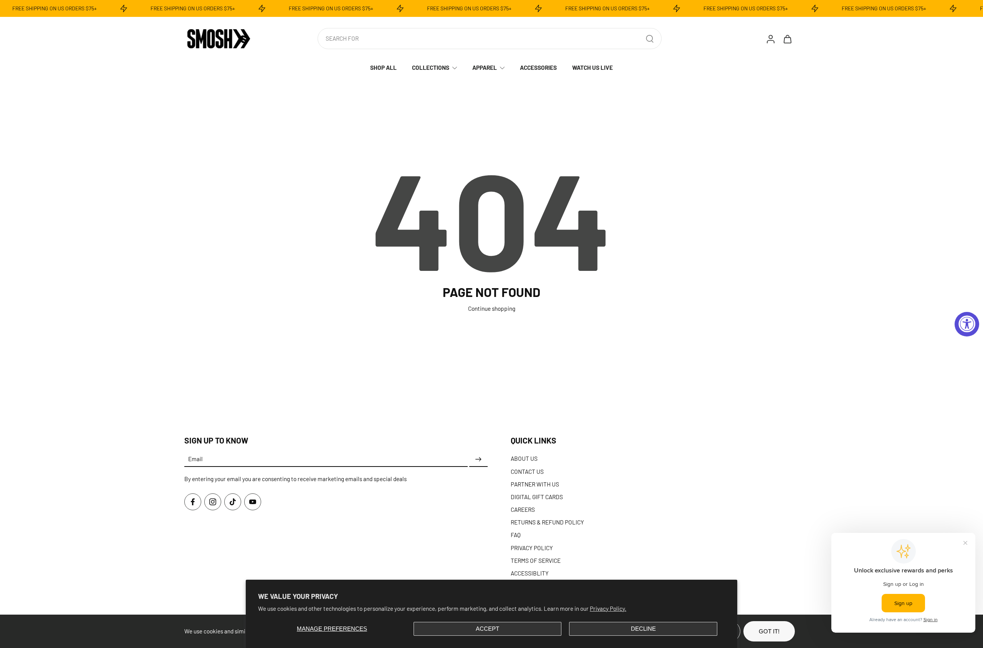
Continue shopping (491, 308)
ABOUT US (524, 458)
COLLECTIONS (430, 67)
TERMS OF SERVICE (536, 560)
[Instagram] (212, 501)
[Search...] (649, 38)
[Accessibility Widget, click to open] (967, 324)
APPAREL (484, 67)
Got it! (769, 631)
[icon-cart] (787, 38)
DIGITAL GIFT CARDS (537, 496)
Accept (487, 628)
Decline (643, 628)
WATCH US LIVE (592, 67)
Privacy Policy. (608, 608)
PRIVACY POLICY (532, 547)
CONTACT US (527, 471)
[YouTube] (252, 501)
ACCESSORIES (538, 67)
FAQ (516, 534)
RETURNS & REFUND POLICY (547, 522)
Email (195, 459)
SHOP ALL (383, 67)
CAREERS (523, 509)
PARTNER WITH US (535, 484)
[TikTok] (232, 501)
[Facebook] (192, 501)
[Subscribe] (478, 459)
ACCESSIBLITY (530, 573)
